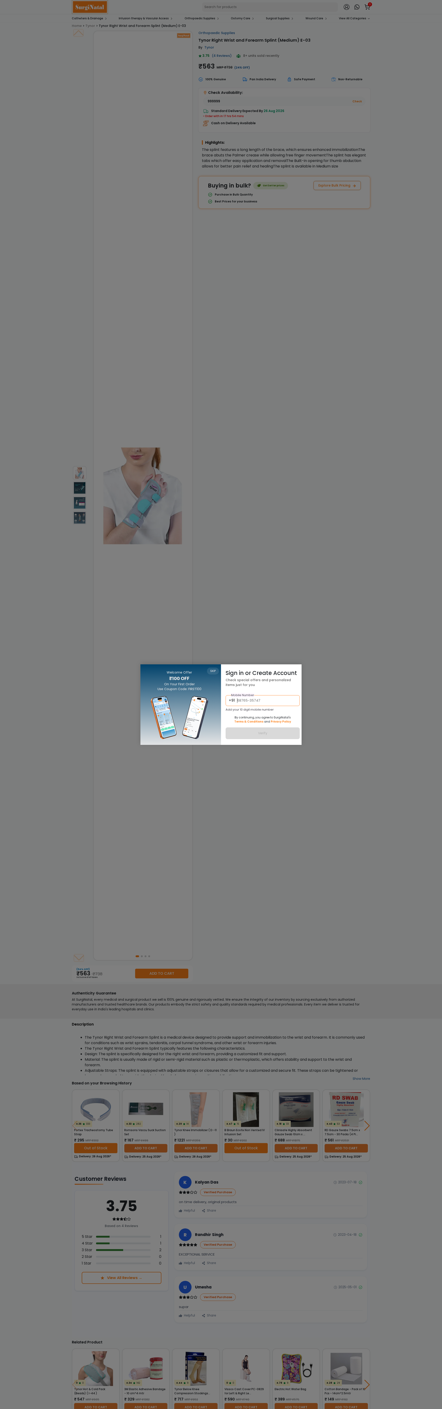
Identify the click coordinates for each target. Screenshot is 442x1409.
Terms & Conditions (248, 721)
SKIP (213, 671)
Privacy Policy (281, 721)
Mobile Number (242, 695)
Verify (262, 733)
